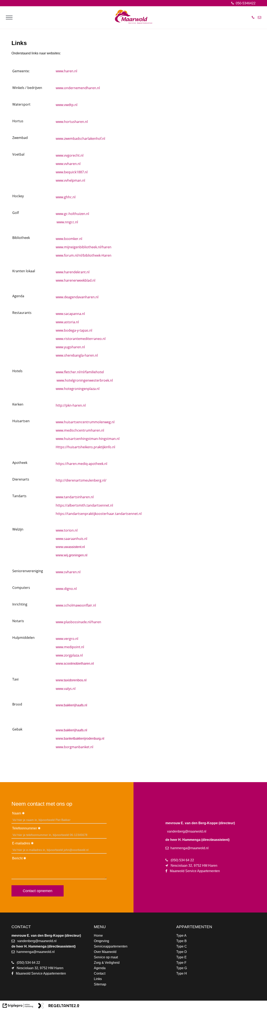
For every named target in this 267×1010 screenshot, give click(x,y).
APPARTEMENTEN (194, 927)
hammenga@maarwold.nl (35, 952)
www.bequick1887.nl (72, 172)
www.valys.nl (66, 688)
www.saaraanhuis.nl (71, 538)
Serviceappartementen (110, 946)
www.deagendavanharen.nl (77, 297)
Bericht (17, 858)
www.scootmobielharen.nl (75, 663)
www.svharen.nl (68, 572)
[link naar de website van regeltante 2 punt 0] (59, 1006)
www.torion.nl (67, 530)
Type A (181, 935)
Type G (181, 968)
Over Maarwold (105, 952)
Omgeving (101, 941)
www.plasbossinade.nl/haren (78, 622)
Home (98, 935)
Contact (99, 973)
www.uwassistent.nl (70, 547)
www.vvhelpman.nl (70, 180)
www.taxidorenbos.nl (71, 680)
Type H (181, 973)
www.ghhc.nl (66, 197)
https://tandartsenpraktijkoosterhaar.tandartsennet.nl (99, 513)
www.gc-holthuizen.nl (72, 213)
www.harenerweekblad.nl (75, 280)
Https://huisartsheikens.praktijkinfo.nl (85, 447)
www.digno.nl (66, 588)
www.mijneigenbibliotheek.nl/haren (83, 247)
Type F (181, 962)
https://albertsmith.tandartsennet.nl (84, 505)
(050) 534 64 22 (28, 962)
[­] (9, 17)
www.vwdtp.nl (66, 104)
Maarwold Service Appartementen (41, 973)
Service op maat (106, 957)
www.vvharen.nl (68, 163)
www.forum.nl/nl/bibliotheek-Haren (83, 255)
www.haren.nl (66, 71)
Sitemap (100, 984)
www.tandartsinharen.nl (75, 497)
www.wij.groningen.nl (71, 555)
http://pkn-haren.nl (71, 405)
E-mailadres (21, 843)
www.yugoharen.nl (70, 347)
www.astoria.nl (67, 322)
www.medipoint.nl (70, 647)
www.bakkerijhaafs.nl (71, 705)
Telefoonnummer (24, 828)
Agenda (100, 968)
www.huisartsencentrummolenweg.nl (85, 422)
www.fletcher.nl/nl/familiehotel (80, 372)
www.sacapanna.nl (70, 313)
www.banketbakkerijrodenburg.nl (80, 738)
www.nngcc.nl (67, 222)
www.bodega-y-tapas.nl (74, 330)
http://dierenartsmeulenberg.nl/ (81, 480)
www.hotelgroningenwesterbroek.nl (85, 380)
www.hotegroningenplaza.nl (77, 388)
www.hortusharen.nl (72, 121)
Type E (181, 957)
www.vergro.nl (67, 638)
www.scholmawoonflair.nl (76, 605)
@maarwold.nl (46, 941)
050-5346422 (245, 3)
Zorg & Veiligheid (107, 962)
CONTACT (21, 927)
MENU (100, 927)
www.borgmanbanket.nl (74, 747)
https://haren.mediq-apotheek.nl (81, 463)
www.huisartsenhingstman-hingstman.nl (88, 438)
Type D (181, 952)
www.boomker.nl (69, 238)
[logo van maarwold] (133, 23)
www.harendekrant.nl (72, 272)
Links (98, 979)
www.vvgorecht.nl (69, 155)
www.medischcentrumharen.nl (80, 430)
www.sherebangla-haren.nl (77, 355)
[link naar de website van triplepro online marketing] (18, 1006)
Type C (181, 946)
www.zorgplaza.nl (69, 655)
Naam (16, 813)
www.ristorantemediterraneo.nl (81, 338)
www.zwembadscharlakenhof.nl (80, 138)
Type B (181, 941)
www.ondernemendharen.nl (78, 88)
